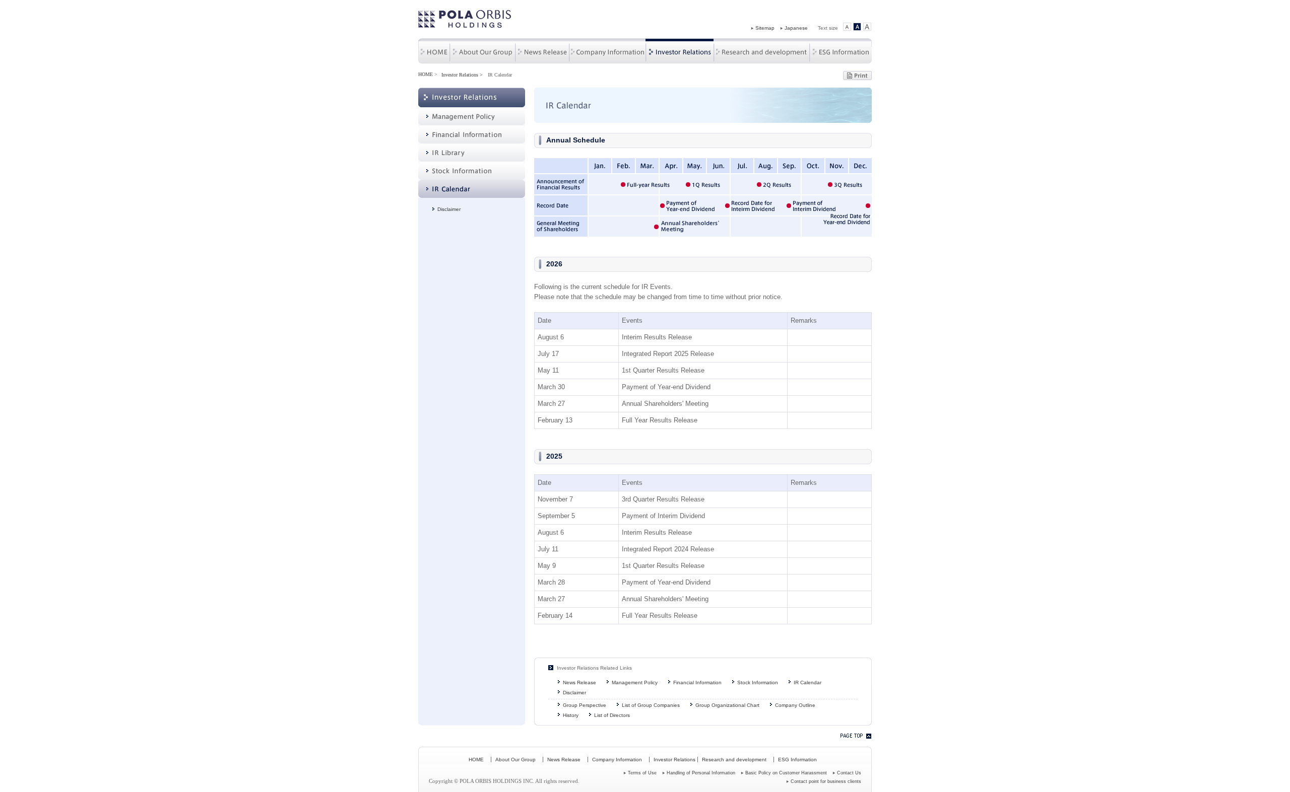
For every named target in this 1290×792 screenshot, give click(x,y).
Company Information (607, 50)
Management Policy (471, 116)
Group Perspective (584, 705)
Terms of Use (642, 772)
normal (857, 28)
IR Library (471, 152)
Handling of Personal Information (701, 772)
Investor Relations (680, 50)
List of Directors (612, 715)
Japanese (796, 28)
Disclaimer (449, 209)
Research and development (761, 50)
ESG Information (840, 50)
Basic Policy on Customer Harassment (786, 772)
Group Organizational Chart (727, 705)
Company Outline (795, 705)
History (570, 715)
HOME (433, 50)
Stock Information (471, 171)
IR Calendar (807, 682)
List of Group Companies (651, 705)
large (867, 28)
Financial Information (471, 134)
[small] (847, 28)
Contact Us (849, 772)
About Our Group (482, 50)
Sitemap (765, 28)
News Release (542, 50)
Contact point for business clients (826, 781)
